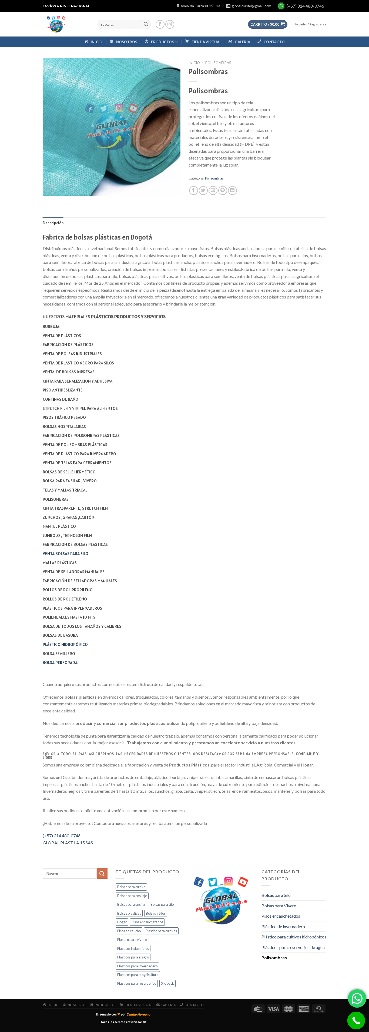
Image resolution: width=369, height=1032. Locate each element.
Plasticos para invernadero (137, 966)
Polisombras (218, 63)
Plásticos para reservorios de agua (293, 947)
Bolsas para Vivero (278, 905)
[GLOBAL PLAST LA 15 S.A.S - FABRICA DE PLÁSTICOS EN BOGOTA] (66, 24)
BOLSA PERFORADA (60, 662)
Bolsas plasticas (129, 913)
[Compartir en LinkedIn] (232, 190)
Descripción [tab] (53, 223)
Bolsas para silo (162, 904)
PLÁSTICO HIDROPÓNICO (65, 644)
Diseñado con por (123, 1014)
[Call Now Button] (356, 1021)
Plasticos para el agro (133, 957)
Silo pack (167, 983)
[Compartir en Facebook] (193, 190)
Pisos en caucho (129, 931)
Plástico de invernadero (283, 926)
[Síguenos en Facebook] (160, 24)
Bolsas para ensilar (131, 904)
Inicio (194, 63)
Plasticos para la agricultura (137, 975)
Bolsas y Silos (156, 913)
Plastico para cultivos (161, 931)
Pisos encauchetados (147, 922)
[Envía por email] (213, 190)
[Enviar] (145, 24)
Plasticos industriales (133, 948)
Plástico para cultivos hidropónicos (293, 936)
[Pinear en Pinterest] (222, 190)
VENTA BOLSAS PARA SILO (65, 553)
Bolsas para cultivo (131, 887)
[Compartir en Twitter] (203, 190)
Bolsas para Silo (276, 895)
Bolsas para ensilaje (132, 896)
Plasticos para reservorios (136, 983)
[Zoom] (50, 189)
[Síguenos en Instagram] (169, 24)
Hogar (122, 922)
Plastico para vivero (132, 939)
